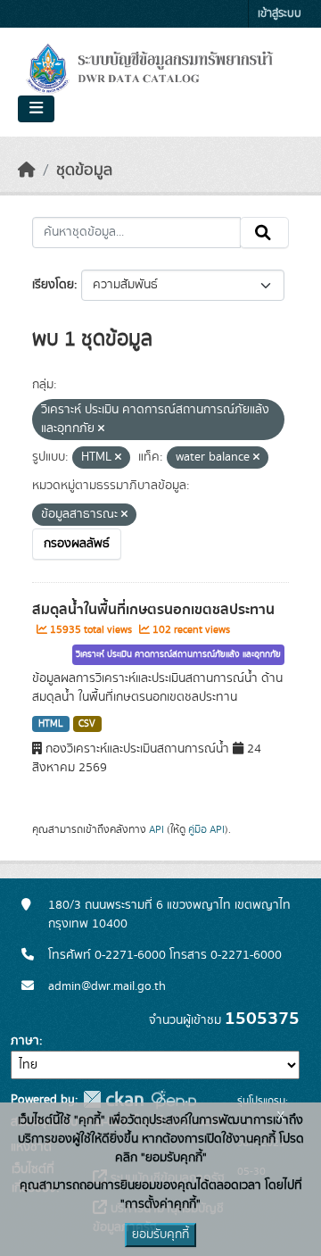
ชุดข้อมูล (84, 170)
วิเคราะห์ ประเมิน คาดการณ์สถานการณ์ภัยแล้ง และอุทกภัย (178, 654)
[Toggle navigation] (36, 109)
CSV (86, 724)
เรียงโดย (53, 285)
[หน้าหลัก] (27, 170)
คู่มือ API (206, 829)
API (156, 829)
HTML (50, 724)
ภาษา (25, 1041)
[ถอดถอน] (101, 429)
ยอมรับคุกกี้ (160, 1235)
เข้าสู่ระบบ (279, 13)
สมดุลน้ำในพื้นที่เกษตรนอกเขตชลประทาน (153, 609)
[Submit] (264, 233)
